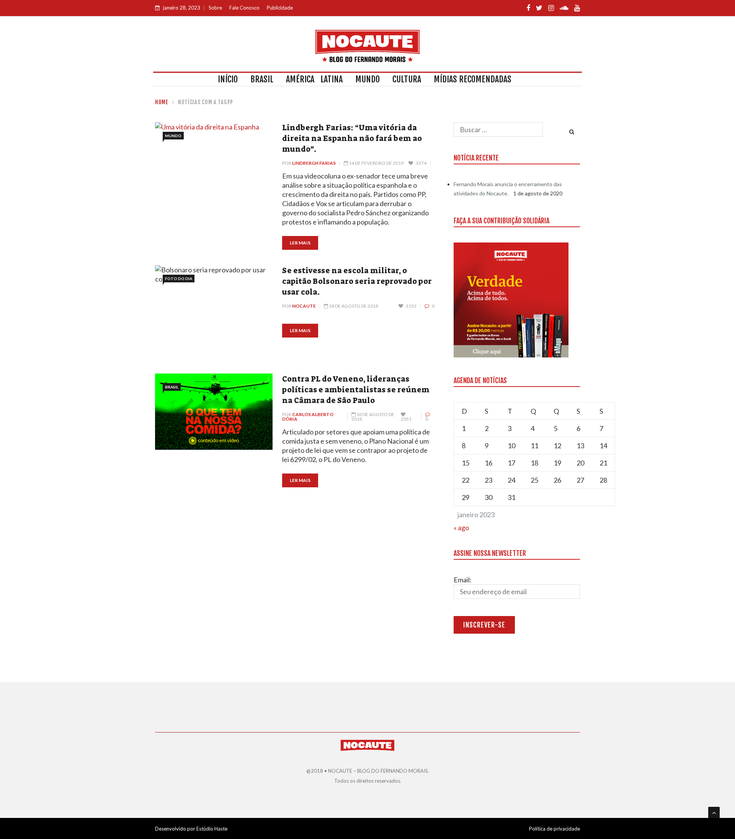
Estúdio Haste (211, 829)
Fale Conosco (244, 8)
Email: (463, 579)
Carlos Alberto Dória (307, 416)
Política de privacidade (554, 829)
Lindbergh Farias (314, 163)
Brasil (261, 79)
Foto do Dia (178, 278)
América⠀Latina (314, 79)
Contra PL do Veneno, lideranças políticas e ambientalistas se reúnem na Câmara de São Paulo (356, 389)
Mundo (367, 79)
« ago (461, 527)
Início (228, 79)
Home (161, 102)
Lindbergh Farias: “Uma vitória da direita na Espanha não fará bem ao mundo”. (352, 138)
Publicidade (280, 8)
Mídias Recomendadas (472, 79)
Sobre (215, 8)
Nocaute (304, 306)
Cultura (406, 79)
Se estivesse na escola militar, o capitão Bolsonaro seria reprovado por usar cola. (357, 281)
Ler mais (300, 243)
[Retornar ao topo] (714, 812)
